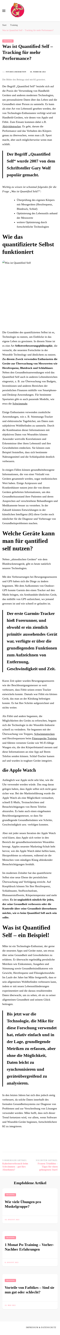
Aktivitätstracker (11, 126)
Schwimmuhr (19, 403)
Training (7, 41)
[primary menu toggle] (3, 11)
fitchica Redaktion (16, 72)
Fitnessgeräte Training (44, 738)
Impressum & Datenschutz (41, 1327)
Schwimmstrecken (44, 733)
